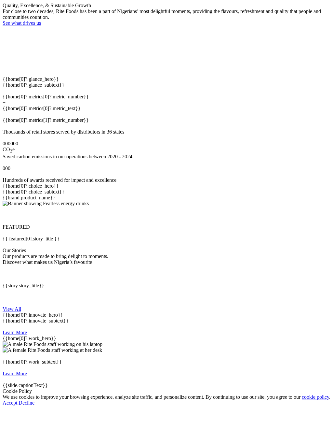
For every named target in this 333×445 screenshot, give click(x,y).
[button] (166, 215)
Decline (26, 403)
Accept (10, 403)
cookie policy (315, 397)
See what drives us (22, 23)
